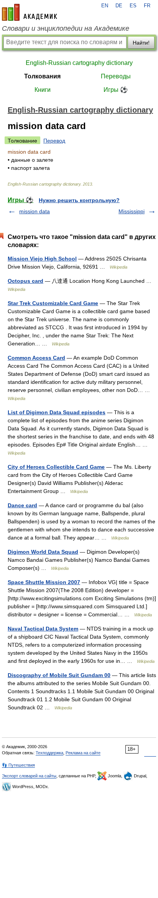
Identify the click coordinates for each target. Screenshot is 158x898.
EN (104, 5)
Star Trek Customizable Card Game (53, 303)
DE (118, 5)
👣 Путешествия (18, 765)
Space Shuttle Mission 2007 (44, 582)
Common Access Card (36, 358)
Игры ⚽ (116, 89)
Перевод (54, 141)
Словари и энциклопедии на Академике (65, 28)
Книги (43, 89)
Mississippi (131, 211)
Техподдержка (49, 752)
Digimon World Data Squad (43, 552)
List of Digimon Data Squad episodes (56, 412)
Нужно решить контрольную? (79, 200)
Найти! (141, 43)
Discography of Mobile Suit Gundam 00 (59, 675)
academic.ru (29, 12)
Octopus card (25, 281)
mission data (34, 211)
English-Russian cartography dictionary (79, 63)
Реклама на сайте (83, 752)
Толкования (42, 76)
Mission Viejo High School (42, 259)
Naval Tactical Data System (43, 629)
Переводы (116, 76)
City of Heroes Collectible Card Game (56, 467)
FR (147, 5)
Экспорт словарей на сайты (29, 776)
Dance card (22, 505)
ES (133, 5)
